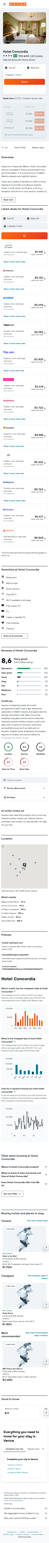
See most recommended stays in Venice (37, 1334)
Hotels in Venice (14, 1468)
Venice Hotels (37, 1534)
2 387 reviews (36, 55)
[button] (5, 4)
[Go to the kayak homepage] (17, 4)
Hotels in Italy (8, 1534)
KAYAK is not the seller (14, 1508)
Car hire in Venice (14, 1465)
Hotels (22, 1532)
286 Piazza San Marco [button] (12, 1369)
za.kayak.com (12, 1532)
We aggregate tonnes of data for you (21, 1513)
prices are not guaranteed (13, 1500)
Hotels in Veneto (22, 1534)
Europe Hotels (33, 1532)
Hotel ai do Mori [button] (9, 1256)
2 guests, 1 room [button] (13, 74)
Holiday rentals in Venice (17, 1472)
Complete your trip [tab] (14, 1449)
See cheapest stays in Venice (38, 1276)
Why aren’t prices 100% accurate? (20, 1518)
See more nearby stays (37, 1220)
